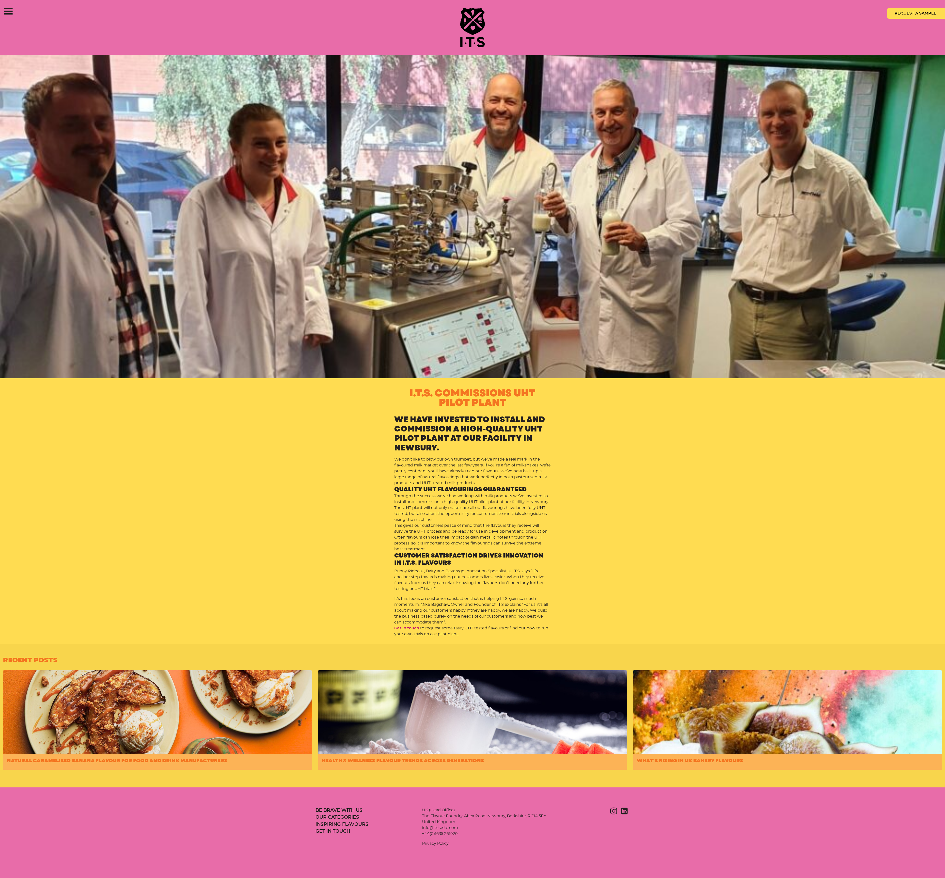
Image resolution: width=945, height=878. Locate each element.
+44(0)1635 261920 (440, 834)
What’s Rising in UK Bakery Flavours (690, 760)
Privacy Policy (435, 844)
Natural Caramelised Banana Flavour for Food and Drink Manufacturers (117, 760)
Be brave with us (338, 810)
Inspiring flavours (341, 824)
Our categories (337, 817)
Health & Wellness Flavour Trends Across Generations (403, 760)
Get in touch (406, 628)
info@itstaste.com (440, 828)
